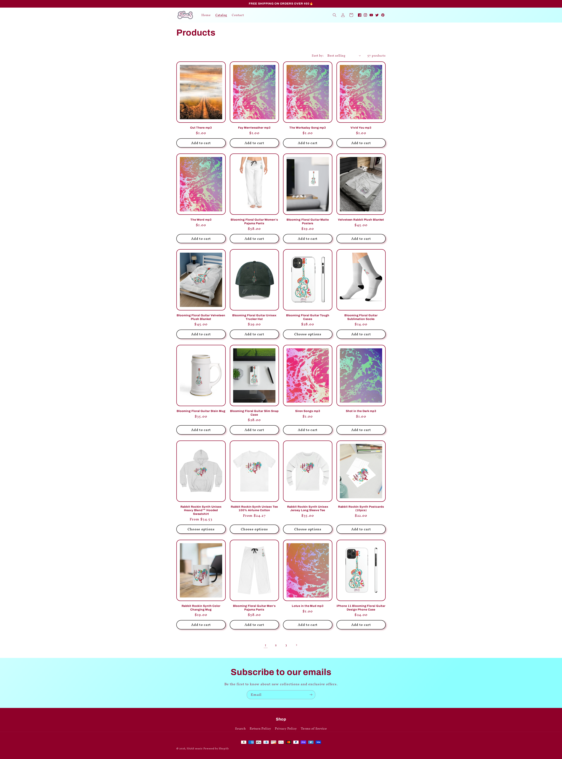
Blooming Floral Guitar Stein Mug (201, 411)
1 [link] (265, 645)
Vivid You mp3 (361, 127)
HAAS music (195, 748)
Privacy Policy (286, 728)
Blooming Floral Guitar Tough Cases (307, 317)
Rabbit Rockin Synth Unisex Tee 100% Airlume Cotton (254, 508)
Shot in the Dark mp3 (361, 411)
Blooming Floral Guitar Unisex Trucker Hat (254, 317)
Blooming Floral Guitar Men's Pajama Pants (254, 607)
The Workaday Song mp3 (307, 127)
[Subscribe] (311, 694)
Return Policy (260, 728)
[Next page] (296, 645)
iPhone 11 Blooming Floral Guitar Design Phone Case (361, 607)
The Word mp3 (201, 219)
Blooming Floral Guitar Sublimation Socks (361, 317)
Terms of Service (314, 728)
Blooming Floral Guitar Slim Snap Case (254, 412)
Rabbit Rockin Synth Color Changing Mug (201, 607)
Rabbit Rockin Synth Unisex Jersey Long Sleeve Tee (307, 508)
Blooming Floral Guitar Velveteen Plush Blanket (201, 317)
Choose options (307, 334)
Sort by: (318, 55)
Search (240, 729)
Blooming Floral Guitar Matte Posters (308, 221)
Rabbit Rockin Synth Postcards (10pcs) (361, 508)
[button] (334, 15)
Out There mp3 (201, 127)
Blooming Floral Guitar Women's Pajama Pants (254, 221)
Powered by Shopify (216, 748)
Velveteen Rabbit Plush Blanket (361, 219)
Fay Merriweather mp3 (254, 127)
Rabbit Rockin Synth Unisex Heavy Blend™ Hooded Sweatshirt (201, 510)
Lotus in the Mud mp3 (308, 605)
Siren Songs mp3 (307, 411)
